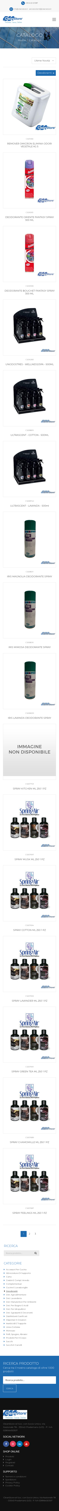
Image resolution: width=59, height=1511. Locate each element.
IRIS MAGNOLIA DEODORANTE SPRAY (29, 576)
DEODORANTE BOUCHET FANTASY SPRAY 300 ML (30, 292)
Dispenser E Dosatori (16, 1320)
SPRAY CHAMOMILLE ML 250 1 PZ (29, 1142)
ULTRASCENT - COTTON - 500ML (29, 435)
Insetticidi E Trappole (16, 1323)
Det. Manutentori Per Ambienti (21, 1302)
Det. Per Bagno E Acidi (17, 1305)
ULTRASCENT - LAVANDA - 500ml (29, 505)
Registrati (10, 1462)
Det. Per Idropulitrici (16, 1309)
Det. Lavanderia (14, 1298)
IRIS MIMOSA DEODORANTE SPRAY (29, 647)
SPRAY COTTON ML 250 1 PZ (29, 930)
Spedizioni (10, 1479)
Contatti (9, 1465)
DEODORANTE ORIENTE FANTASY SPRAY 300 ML (29, 218)
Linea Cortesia (13, 1327)
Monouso (10, 1330)
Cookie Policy (12, 1485)
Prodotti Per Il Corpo (16, 1338)
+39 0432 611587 (31, 3)
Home (22, 40)
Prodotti (9, 1456)
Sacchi (9, 1341)
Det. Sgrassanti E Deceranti (19, 1312)
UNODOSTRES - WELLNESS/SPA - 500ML (29, 364)
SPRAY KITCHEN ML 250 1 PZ (29, 788)
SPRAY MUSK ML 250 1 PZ (29, 859)
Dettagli (29, 107)
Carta (8, 1276)
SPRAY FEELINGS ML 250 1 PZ (29, 1212)
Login (8, 1459)
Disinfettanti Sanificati (16, 1316)
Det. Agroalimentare (16, 1294)
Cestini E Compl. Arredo (17, 1280)
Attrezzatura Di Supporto (18, 1273)
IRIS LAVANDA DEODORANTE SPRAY (29, 717)
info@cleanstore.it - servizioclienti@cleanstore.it (32, 9)
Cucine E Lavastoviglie (17, 1287)
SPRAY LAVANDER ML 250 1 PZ (29, 1000)
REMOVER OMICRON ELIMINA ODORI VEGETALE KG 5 (29, 145)
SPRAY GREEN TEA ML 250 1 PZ (29, 1071)
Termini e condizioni (15, 1476)
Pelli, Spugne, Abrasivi (16, 1334)
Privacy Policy (12, 1482)
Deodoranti (12, 1291)
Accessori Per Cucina (16, 1269)
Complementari (14, 1284)
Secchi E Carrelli (14, 1345)
